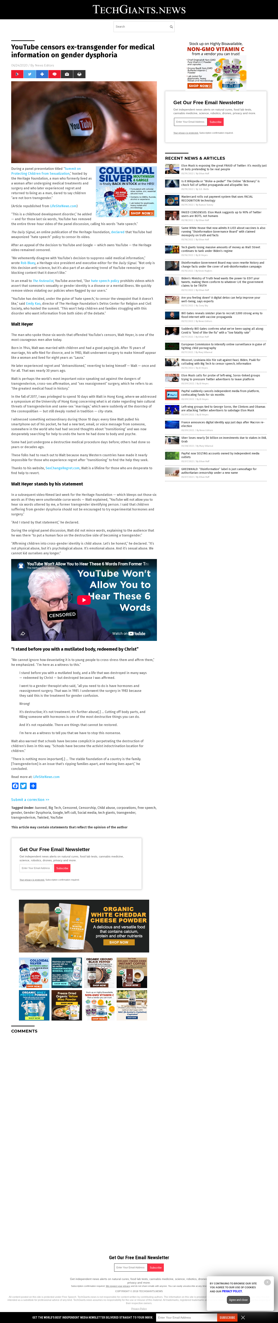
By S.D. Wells (202, 189)
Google (58, 813)
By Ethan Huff (202, 173)
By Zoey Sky (202, 305)
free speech (147, 808)
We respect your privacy (118, 1286)
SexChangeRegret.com (63, 468)
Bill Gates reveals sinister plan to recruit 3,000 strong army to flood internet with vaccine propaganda (222, 315)
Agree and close (238, 1299)
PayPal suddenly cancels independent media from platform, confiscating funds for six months (220, 393)
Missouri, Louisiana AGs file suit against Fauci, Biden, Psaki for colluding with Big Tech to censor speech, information (220, 361)
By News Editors (204, 321)
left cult (70, 813)
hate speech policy (105, 281)
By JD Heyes (202, 255)
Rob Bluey (28, 263)
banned (41, 808)
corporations (126, 808)
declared (118, 232)
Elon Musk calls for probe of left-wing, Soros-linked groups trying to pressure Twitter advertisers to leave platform (220, 377)
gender (16, 813)
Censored (70, 808)
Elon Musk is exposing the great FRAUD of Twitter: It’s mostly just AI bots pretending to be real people (224, 167)
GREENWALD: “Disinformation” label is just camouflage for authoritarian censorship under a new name (219, 471)
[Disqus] (84, 1087)
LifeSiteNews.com (63, 206)
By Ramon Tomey (204, 205)
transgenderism (23, 817)
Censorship (87, 808)
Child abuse (106, 808)
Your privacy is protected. (32, 880)
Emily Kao (33, 304)
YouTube (56, 817)
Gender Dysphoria (37, 813)
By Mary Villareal (204, 352)
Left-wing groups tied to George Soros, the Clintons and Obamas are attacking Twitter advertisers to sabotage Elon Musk (223, 408)
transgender (126, 813)
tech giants (106, 813)
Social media (87, 813)
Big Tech (54, 808)
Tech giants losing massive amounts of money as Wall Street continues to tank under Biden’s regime (220, 249)
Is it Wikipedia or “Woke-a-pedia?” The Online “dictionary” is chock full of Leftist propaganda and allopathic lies (220, 183)
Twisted (43, 817)
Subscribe (227, 1318)
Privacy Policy (139, 1308)
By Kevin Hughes (204, 271)
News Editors (44, 65)
